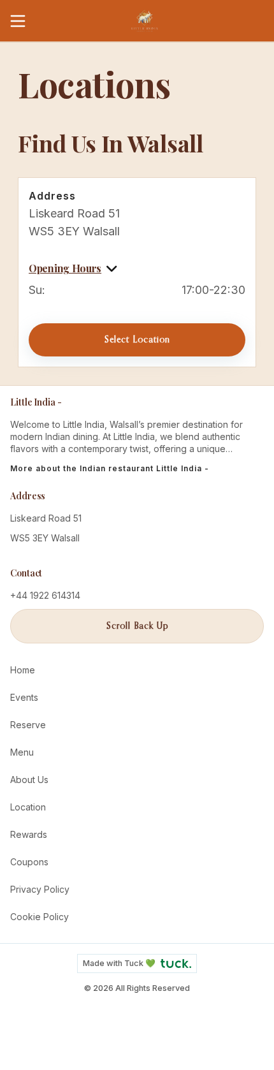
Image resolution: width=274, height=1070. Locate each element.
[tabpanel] (137, 248)
